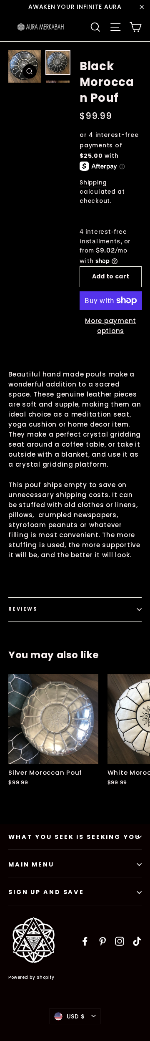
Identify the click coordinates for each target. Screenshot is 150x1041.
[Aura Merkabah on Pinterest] (102, 941)
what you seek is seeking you (74, 837)
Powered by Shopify (31, 977)
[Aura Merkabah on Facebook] (85, 941)
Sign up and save (46, 892)
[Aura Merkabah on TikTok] (137, 941)
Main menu (31, 864)
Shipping (93, 183)
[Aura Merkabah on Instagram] (119, 941)
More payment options (110, 325)
